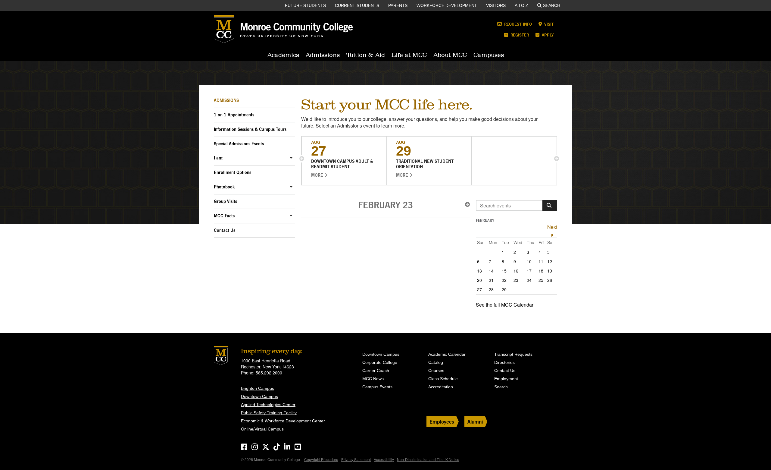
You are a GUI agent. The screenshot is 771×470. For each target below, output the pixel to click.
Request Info (517, 24)
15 (504, 271)
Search (551, 5)
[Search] (549, 205)
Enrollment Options (232, 172)
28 (491, 289)
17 (529, 271)
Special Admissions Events (239, 144)
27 (479, 289)
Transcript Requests (513, 354)
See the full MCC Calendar (504, 304)
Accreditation (440, 386)
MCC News (373, 378)
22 (504, 280)
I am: (218, 158)
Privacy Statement (356, 459)
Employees (441, 421)
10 (529, 261)
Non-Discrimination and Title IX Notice (428, 459)
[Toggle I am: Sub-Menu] (291, 157)
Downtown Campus (259, 396)
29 (504, 289)
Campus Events (377, 386)
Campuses (488, 54)
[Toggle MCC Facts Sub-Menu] (291, 215)
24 (529, 280)
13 (479, 271)
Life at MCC (409, 54)
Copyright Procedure (321, 459)
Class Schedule (443, 378)
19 (549, 271)
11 (540, 261)
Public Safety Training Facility (269, 412)
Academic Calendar (447, 354)
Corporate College (379, 362)
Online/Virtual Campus (262, 429)
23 (515, 280)
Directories (504, 362)
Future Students (305, 5)
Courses (436, 370)
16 (515, 271)
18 (540, 271)
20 (479, 280)
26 (549, 280)
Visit (548, 24)
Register (519, 34)
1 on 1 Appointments (234, 115)
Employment (506, 378)
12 (549, 261)
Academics (283, 54)
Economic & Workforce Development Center (283, 420)
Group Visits (225, 201)
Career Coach (375, 370)
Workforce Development (447, 5)
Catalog (435, 362)
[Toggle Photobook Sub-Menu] (291, 186)
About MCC (450, 54)
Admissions (323, 54)
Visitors (496, 5)
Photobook (224, 187)
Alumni (475, 421)
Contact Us (224, 230)
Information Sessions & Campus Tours (250, 129)
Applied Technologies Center (268, 404)
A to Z (521, 5)
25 (540, 280)
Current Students (357, 5)
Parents (397, 5)
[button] (301, 159)
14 (491, 271)
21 (491, 280)
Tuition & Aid (365, 54)
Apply (547, 34)
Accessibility (384, 459)
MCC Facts (224, 216)
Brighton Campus (257, 388)
